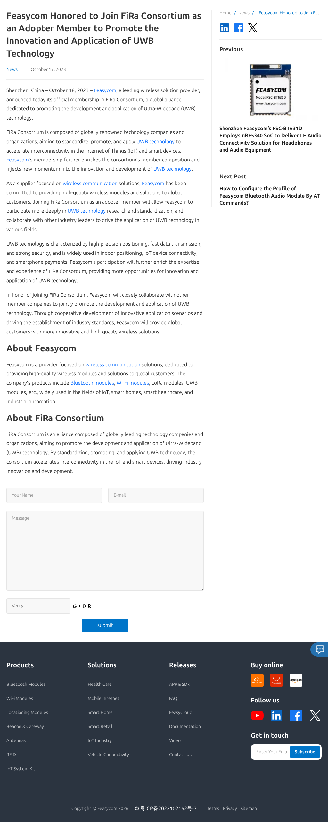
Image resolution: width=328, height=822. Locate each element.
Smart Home (100, 712)
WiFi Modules (19, 698)
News (12, 69)
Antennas (16, 740)
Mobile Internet (103, 698)
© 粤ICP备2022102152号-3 (166, 808)
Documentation (185, 726)
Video (175, 740)
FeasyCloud (180, 712)
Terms (213, 808)
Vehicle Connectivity (108, 754)
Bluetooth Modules (25, 684)
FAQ (173, 698)
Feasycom (105, 90)
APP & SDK (179, 684)
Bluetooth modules (92, 383)
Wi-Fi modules (133, 383)
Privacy (230, 808)
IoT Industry (100, 740)
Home (225, 13)
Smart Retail (100, 726)
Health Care (100, 684)
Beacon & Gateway (25, 726)
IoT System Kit (20, 768)
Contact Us (180, 754)
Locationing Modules (27, 712)
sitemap (249, 808)
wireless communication (90, 183)
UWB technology (155, 141)
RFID (11, 754)
